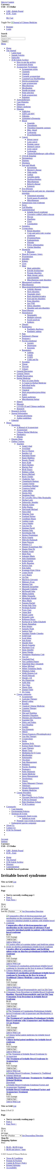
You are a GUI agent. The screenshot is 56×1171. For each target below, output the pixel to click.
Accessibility (11, 1168)
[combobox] (13, 38)
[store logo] (24, 22)
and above (16, 1149)
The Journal (11, 860)
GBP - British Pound (14, 11)
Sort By (4, 911)
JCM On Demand (13, 830)
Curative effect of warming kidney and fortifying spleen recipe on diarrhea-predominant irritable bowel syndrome (30, 951)
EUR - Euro (11, 13)
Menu (3, 44)
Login (8, 29)
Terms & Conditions (14, 1158)
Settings (4, 841)
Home (8, 48)
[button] (13, 942)
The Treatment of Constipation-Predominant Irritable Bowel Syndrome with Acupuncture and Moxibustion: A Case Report (30, 1020)
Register (9, 27)
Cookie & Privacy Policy (16, 1163)
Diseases (9, 864)
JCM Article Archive (14, 862)
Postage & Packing (14, 1161)
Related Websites (13, 1165)
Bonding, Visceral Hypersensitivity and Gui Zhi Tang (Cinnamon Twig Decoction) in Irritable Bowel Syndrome (29, 996)
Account (4, 839)
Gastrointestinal (12, 867)
